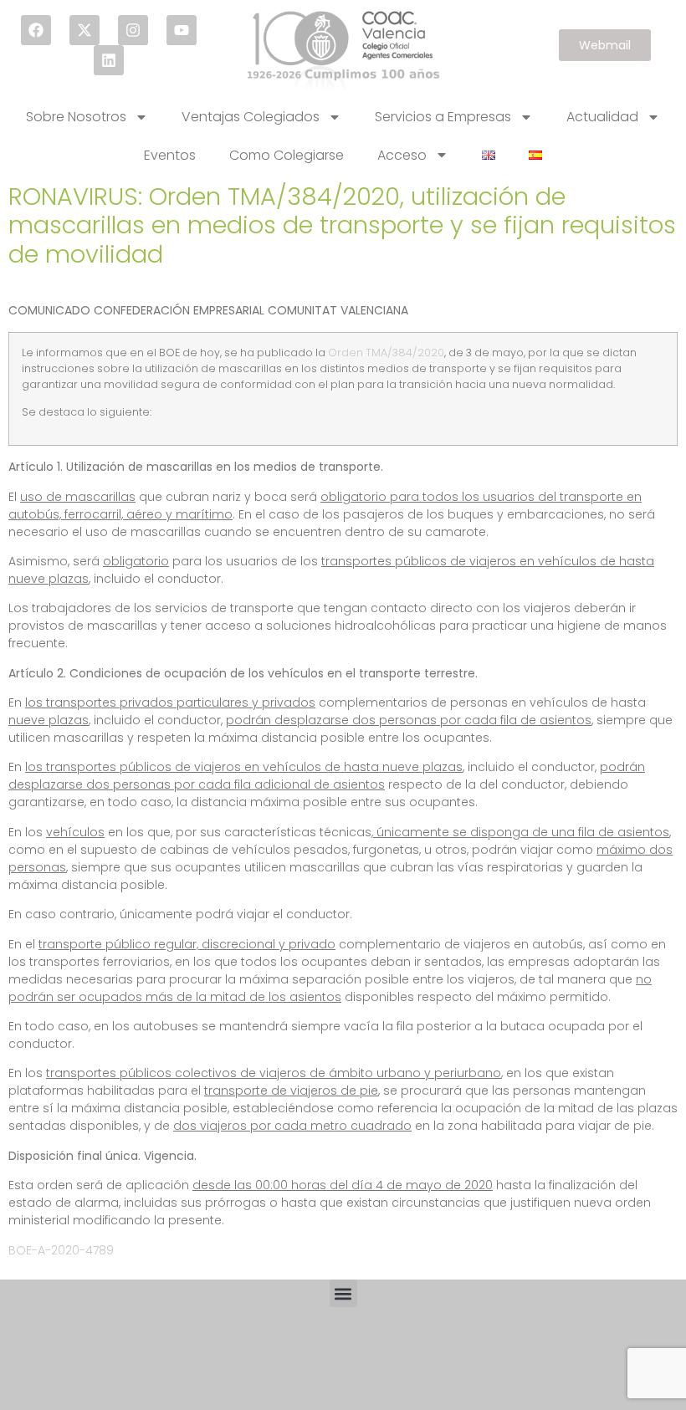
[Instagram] (133, 30)
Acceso (402, 155)
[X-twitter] (84, 30)
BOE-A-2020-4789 (61, 1250)
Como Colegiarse (286, 155)
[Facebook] (36, 30)
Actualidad (602, 116)
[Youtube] (181, 30)
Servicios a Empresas (443, 116)
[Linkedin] (109, 60)
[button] (343, 1293)
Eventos (170, 155)
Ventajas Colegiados (251, 116)
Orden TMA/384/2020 (386, 352)
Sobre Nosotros (76, 116)
